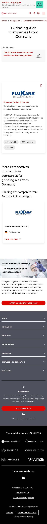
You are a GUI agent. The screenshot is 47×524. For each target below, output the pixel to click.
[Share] (34, 13)
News (4, 318)
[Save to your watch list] (41, 85)
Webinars (6, 353)
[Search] (30, 13)
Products (6, 336)
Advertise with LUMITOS (22, 487)
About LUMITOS (22, 492)
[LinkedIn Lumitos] (23, 478)
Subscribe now (23, 408)
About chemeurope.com (23, 497)
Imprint (9, 512)
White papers (8, 344)
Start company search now (23, 303)
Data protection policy (23, 516)
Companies (7, 327)
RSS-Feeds (6, 371)
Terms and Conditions (27, 512)
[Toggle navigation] (43, 13)
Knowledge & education (13, 362)
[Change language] (38, 13)
